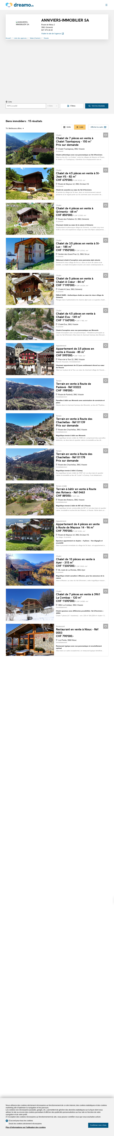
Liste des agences (20, 38)
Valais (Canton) (35, 38)
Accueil (8, 38)
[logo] (20, 5)
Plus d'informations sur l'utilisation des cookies (26, 1127)
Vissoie (46, 38)
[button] (10, 149)
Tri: (7, 128)
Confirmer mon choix (98, 1125)
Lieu (10, 102)
